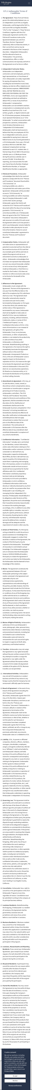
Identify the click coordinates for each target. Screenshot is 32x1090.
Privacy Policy (9, 1071)
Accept (15, 1076)
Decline (15, 1081)
